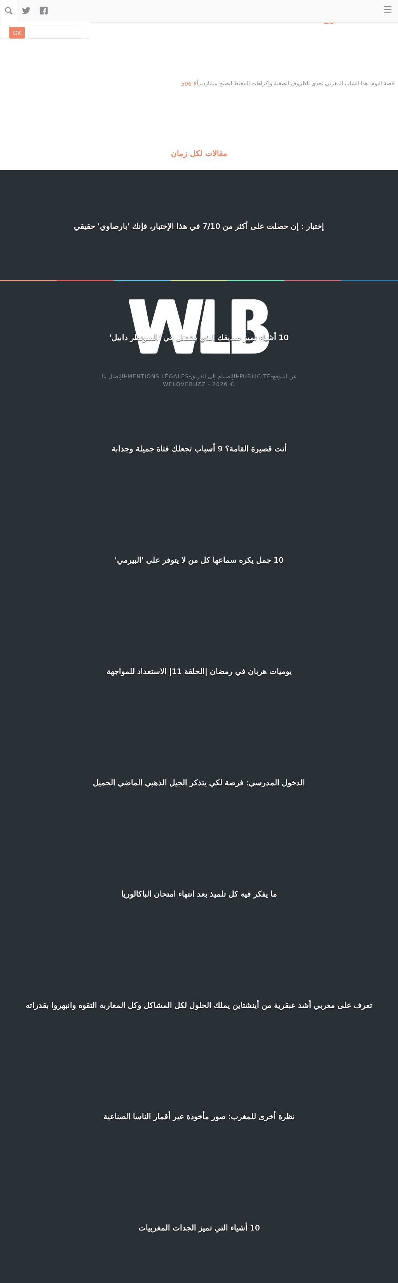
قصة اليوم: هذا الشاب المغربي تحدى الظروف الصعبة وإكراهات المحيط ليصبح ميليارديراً (295, 83)
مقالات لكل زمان (199, 153)
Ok (17, 33)
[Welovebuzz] (362, 10)
